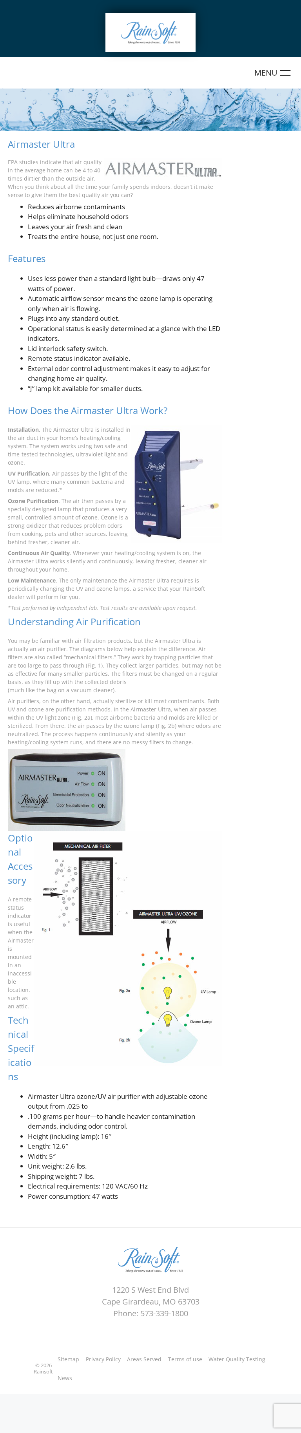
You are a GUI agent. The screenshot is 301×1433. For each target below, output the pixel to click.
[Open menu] (273, 73)
